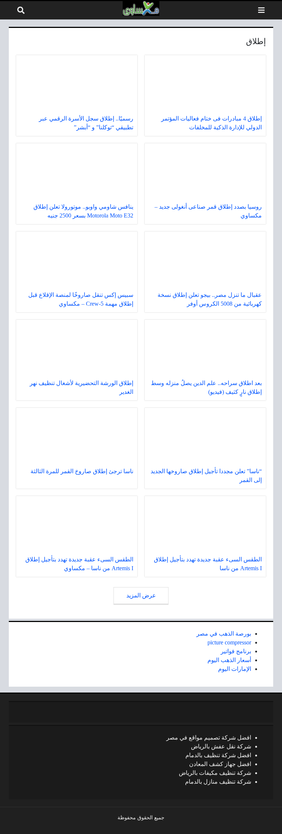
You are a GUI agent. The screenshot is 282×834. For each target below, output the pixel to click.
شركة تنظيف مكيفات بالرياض (215, 773)
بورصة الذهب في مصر (223, 633)
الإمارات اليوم (234, 669)
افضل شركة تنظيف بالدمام (218, 755)
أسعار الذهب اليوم (229, 660)
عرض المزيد (141, 595)
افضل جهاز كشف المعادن (220, 764)
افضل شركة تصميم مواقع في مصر (208, 737)
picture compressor (229, 642)
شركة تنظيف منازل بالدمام (218, 782)
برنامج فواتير (236, 651)
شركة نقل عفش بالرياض (221, 746)
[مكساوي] (141, 8)
